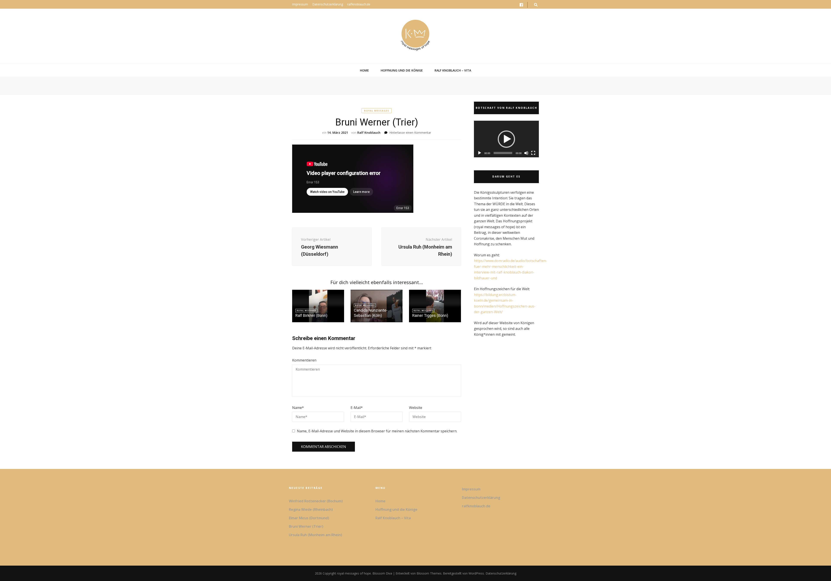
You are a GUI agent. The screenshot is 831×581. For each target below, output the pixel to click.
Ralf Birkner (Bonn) (311, 315)
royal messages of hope (354, 573)
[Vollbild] (533, 153)
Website (415, 407)
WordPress (476, 573)
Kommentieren (304, 360)
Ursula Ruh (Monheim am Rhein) (315, 534)
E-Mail (357, 407)
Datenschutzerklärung (327, 4)
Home (364, 70)
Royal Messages (376, 110)
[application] (506, 139)
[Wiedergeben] (479, 153)
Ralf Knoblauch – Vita (453, 70)
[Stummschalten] (526, 153)
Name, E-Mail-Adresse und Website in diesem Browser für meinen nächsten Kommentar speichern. (377, 431)
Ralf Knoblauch (368, 132)
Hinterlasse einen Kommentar (410, 132)
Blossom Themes (428, 573)
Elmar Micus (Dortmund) (309, 518)
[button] (506, 139)
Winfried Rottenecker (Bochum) (316, 501)
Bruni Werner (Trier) (306, 526)
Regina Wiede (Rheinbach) (311, 509)
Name (298, 407)
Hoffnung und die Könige (402, 70)
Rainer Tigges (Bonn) (430, 315)
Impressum (300, 4)
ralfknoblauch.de (358, 4)
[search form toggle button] (536, 5)
